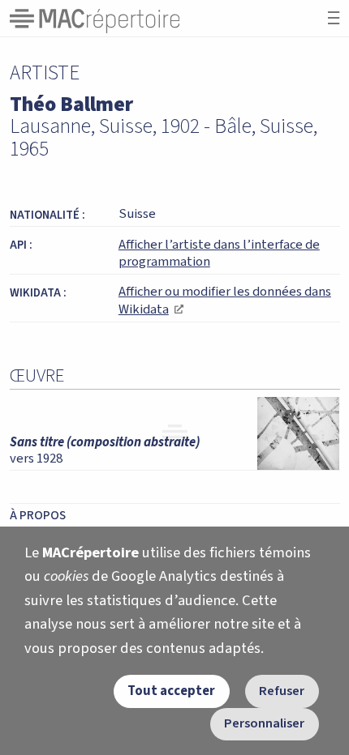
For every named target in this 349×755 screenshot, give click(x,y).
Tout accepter (171, 691)
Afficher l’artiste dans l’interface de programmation (219, 253)
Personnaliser (264, 723)
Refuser (281, 691)
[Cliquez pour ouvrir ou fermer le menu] (333, 18)
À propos (38, 515)
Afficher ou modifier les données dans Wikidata (224, 300)
